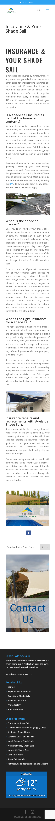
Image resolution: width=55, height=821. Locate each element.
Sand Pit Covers (15, 754)
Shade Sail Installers (17, 759)
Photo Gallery (14, 704)
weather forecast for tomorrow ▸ (26, 795)
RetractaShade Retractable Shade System (28, 763)
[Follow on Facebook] (28, 533)
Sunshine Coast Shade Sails (21, 736)
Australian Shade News (19, 732)
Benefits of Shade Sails (19, 696)
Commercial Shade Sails (19, 723)
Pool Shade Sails (15, 709)
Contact (11, 686)
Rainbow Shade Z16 (17, 700)
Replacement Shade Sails (20, 691)
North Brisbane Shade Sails (21, 741)
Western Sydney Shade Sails (21, 745)
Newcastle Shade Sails (18, 750)
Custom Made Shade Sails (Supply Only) (27, 727)
